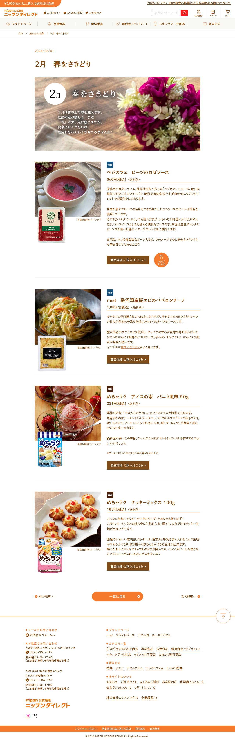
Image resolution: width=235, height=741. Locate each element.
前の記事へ (46, 596)
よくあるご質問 (75, 13)
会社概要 (155, 728)
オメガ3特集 (174, 668)
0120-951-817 (41, 652)
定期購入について (192, 681)
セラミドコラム (154, 668)
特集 (109, 668)
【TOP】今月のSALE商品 (122, 648)
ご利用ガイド (53, 13)
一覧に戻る (117, 596)
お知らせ (112, 681)
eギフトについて (145, 687)
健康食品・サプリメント (185, 648)
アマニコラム (134, 668)
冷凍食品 (147, 648)
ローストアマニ (161, 635)
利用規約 (140, 728)
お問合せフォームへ (42, 635)
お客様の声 (95, 13)
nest (109, 635)
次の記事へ (188, 596)
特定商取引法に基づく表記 (116, 728)
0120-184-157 (41, 680)
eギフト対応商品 (145, 654)
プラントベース (125, 635)
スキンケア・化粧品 (118, 654)
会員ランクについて (119, 687)
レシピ (119, 668)
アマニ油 (143, 635)
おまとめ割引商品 (170, 654)
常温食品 (162, 648)
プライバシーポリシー (86, 728)
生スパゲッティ (130, 347)
